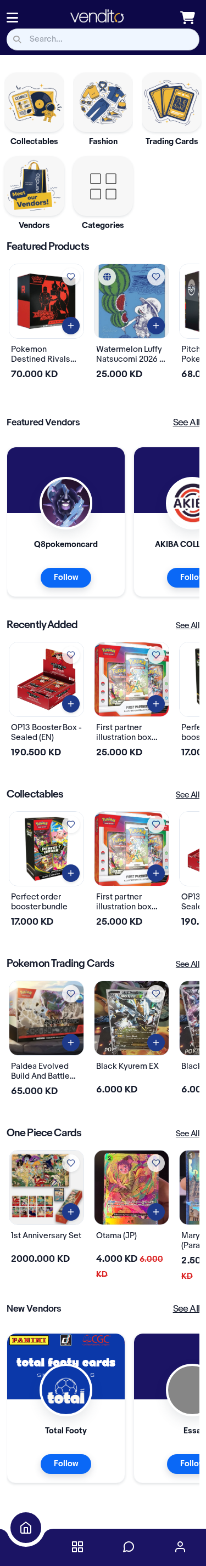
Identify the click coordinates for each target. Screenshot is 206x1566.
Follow (66, 578)
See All (186, 422)
